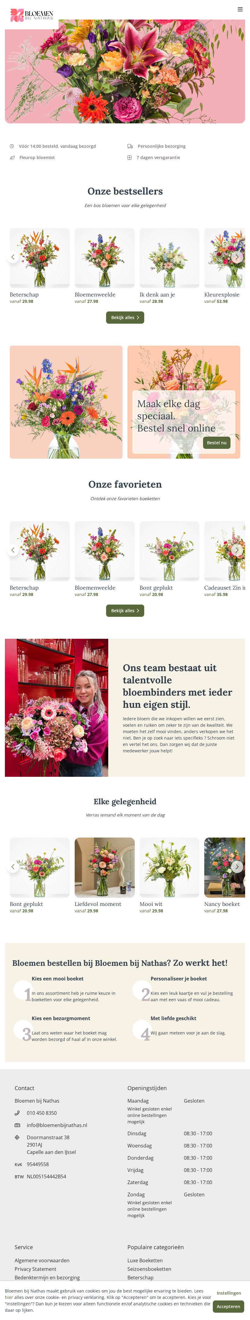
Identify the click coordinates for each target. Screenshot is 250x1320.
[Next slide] (237, 257)
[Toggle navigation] (240, 9)
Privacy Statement (35, 1269)
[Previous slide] (13, 257)
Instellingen (229, 1293)
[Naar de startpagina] (32, 14)
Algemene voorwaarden (42, 1260)
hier (9, 1297)
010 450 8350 (42, 1113)
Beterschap (24, 294)
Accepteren (228, 1306)
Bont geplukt (156, 587)
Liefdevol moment (98, 904)
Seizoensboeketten (149, 1269)
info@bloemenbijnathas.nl (57, 1125)
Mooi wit (151, 904)
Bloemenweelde (95, 294)
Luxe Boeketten (145, 1260)
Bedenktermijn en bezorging (47, 1277)
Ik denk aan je (157, 294)
